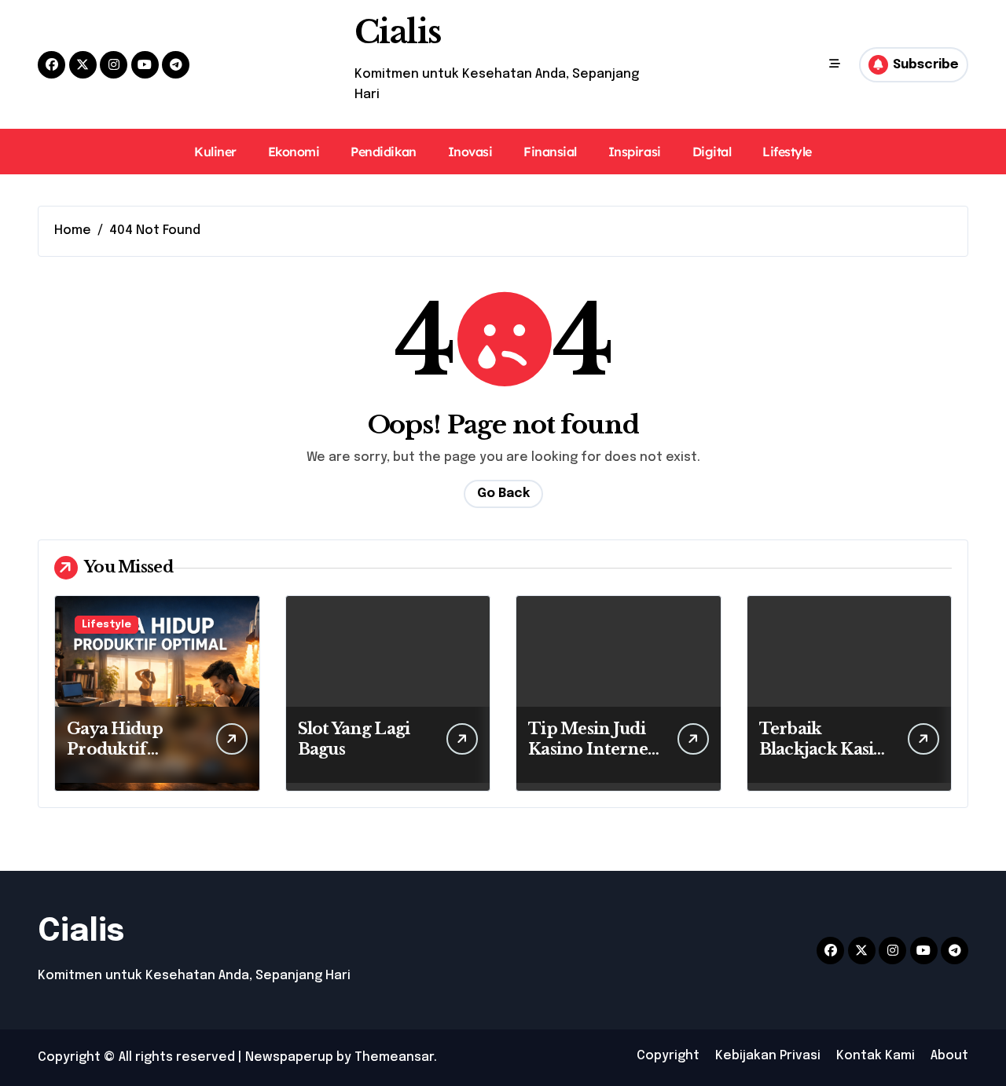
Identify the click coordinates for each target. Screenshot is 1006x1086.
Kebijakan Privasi (768, 1055)
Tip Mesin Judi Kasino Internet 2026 (591, 749)
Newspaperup (289, 1057)
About (949, 1055)
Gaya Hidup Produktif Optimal (115, 749)
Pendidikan (383, 151)
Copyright (668, 1055)
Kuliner (215, 151)
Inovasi (470, 151)
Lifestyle (787, 151)
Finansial (550, 151)
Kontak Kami (875, 1055)
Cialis (397, 32)
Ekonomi (294, 151)
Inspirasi (634, 151)
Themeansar (394, 1057)
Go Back (503, 493)
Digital (712, 151)
